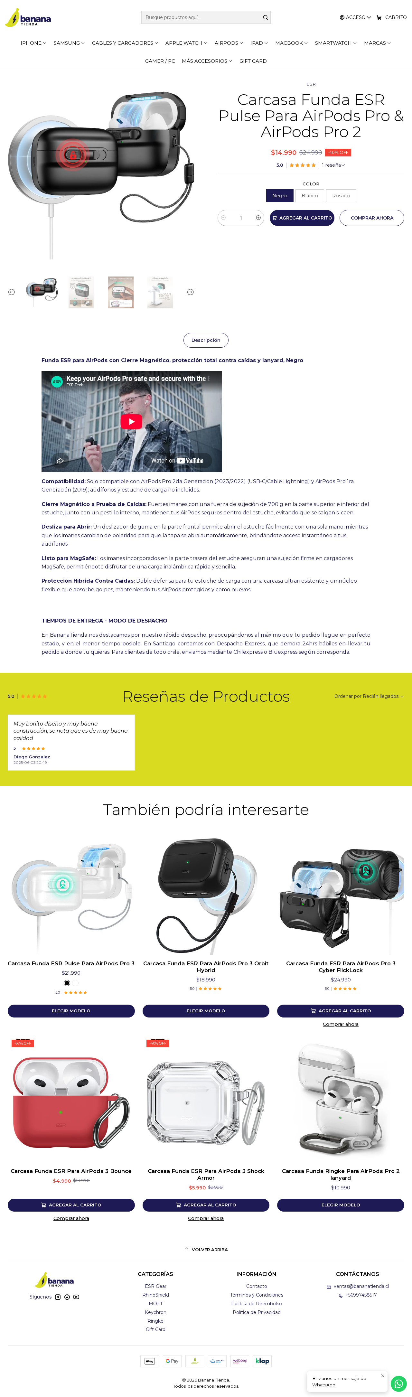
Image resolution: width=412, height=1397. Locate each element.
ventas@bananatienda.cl (361, 1286)
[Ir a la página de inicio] (28, 17)
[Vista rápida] (123, 891)
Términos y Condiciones (256, 1295)
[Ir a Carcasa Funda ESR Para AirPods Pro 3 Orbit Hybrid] (206, 891)
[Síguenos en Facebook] (67, 1297)
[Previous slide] (12, 292)
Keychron (155, 1312)
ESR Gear (155, 1286)
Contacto (256, 1286)
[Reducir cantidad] (223, 218)
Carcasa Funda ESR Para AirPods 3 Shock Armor (206, 1174)
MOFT (156, 1304)
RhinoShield (155, 1295)
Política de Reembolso (256, 1304)
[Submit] (265, 17)
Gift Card (155, 1329)
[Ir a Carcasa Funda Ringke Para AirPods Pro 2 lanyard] (340, 1099)
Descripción (206, 340)
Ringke (155, 1321)
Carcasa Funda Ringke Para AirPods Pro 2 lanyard (341, 1174)
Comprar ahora (341, 1024)
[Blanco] (75, 983)
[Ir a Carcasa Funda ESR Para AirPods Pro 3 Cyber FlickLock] (340, 891)
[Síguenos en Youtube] (76, 1297)
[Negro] (67, 983)
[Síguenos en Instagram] (57, 1297)
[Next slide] (189, 292)
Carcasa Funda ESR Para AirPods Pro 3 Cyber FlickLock (341, 966)
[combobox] (206, 17)
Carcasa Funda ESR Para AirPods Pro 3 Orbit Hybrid (205, 966)
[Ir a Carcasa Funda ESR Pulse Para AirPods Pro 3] (71, 891)
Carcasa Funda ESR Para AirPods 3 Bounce (71, 1171)
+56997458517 (361, 1295)
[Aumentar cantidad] (258, 218)
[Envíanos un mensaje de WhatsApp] (399, 1384)
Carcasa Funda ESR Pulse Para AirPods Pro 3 (71, 963)
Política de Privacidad (257, 1312)
